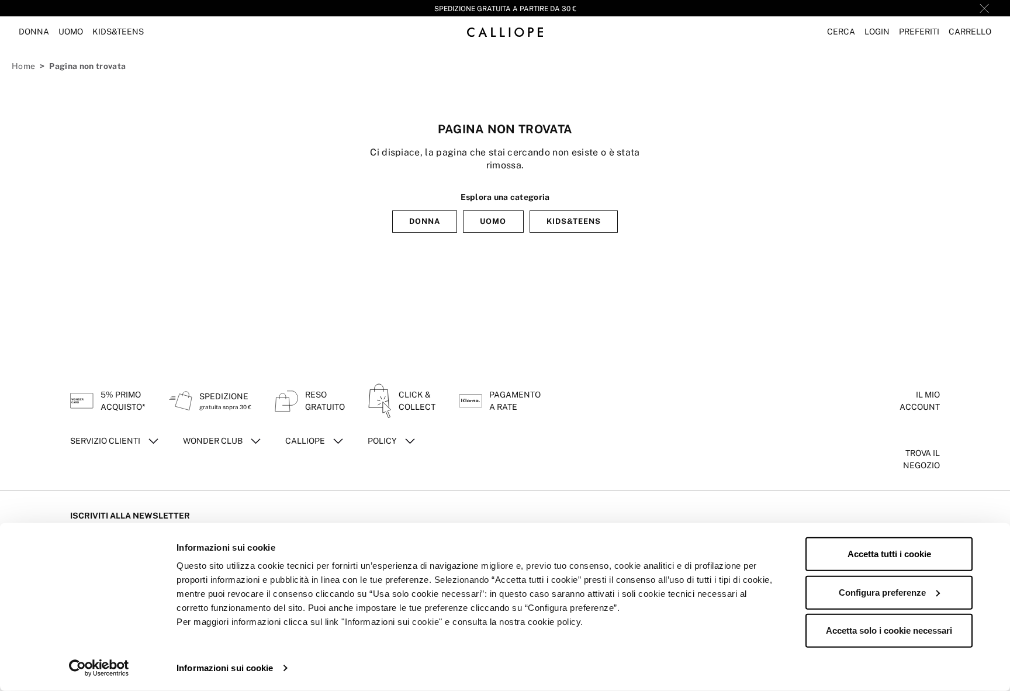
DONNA (424, 221)
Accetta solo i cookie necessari (889, 630)
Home (23, 66)
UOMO (493, 221)
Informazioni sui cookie (225, 668)
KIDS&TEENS (573, 221)
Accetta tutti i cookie (889, 554)
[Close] (984, 8)
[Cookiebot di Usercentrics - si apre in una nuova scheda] (99, 668)
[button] (841, 32)
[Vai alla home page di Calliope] (505, 32)
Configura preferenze (882, 592)
